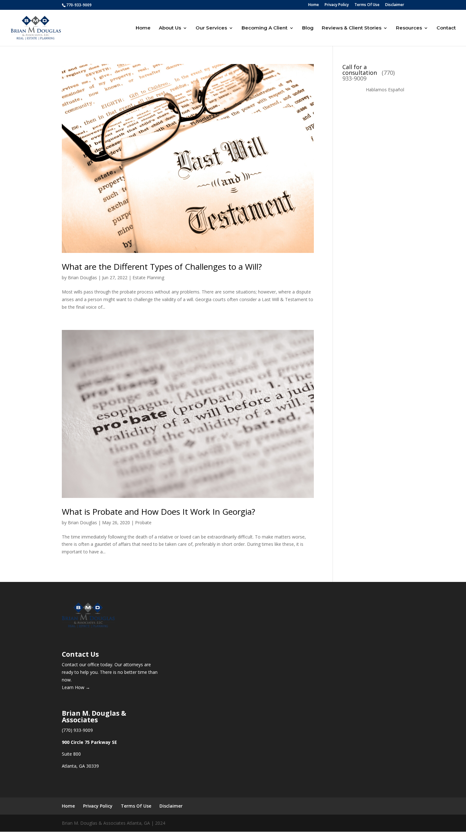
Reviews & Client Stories (351, 28)
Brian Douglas (82, 277)
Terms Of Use (366, 5)
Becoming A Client (265, 28)
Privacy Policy (337, 5)
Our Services (211, 28)
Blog (308, 28)
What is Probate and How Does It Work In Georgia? (158, 511)
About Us (170, 28)
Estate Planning (148, 277)
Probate (143, 522)
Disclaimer (394, 5)
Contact (446, 28)
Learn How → (76, 687)
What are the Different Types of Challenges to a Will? (162, 266)
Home (313, 5)
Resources (409, 28)
